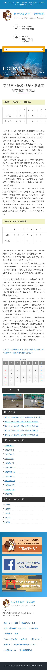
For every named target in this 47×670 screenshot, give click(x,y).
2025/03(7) (9, 454)
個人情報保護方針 (26, 650)
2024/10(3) (9, 463)
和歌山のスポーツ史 (18, 72)
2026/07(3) (9, 445)
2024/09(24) (10, 467)
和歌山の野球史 (32, 72)
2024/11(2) (9, 459)
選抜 (40, 72)
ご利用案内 (8, 634)
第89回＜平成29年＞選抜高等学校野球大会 (22, 422)
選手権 (34, 401)
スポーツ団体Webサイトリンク (24, 5)
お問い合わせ (33, 2)
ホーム (6, 72)
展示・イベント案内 (11, 623)
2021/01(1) (9, 494)
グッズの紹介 (33, 628)
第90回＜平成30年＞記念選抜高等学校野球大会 (23, 417)
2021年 (7, 522)
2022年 (8, 518)
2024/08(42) (10, 472)
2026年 (8, 504)
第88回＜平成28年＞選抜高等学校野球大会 (22, 426)
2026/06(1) (9, 450)
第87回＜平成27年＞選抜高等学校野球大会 (21, 430)
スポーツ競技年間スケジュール (14, 628)
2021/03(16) (10, 485)
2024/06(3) (9, 476)
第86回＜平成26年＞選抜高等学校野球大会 (22, 435)
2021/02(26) (10, 489)
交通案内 (41, 2)
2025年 (8, 509)
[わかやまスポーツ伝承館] (23, 15)
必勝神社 (24, 2)
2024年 (8, 513)
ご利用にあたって (10, 650)
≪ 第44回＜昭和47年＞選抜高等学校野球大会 (20, 349)
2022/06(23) (10, 481)
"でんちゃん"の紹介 (14, 2)
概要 (16, 634)
